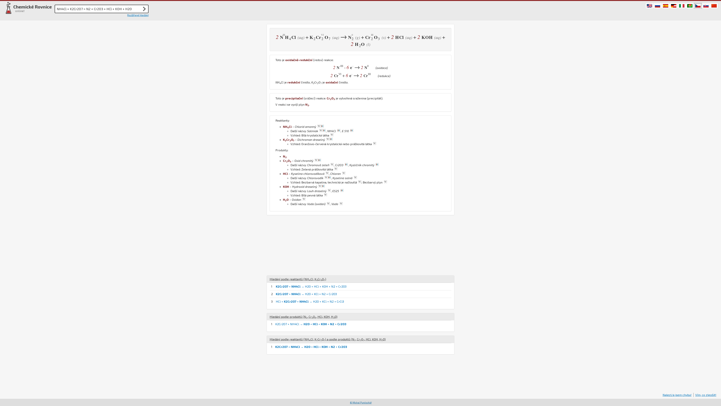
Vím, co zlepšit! (705, 395)
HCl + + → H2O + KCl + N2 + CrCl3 (310, 301)
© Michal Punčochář (361, 402)
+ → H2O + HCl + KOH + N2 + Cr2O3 (311, 286)
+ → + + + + (311, 346)
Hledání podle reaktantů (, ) (298, 279)
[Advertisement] (360, 245)
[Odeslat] (144, 8)
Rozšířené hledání (138, 15)
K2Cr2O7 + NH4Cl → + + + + (310, 324)
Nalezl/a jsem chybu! (677, 395)
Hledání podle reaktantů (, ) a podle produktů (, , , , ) (328, 339)
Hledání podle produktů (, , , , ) (303, 316)
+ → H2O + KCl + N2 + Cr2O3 (306, 294)
